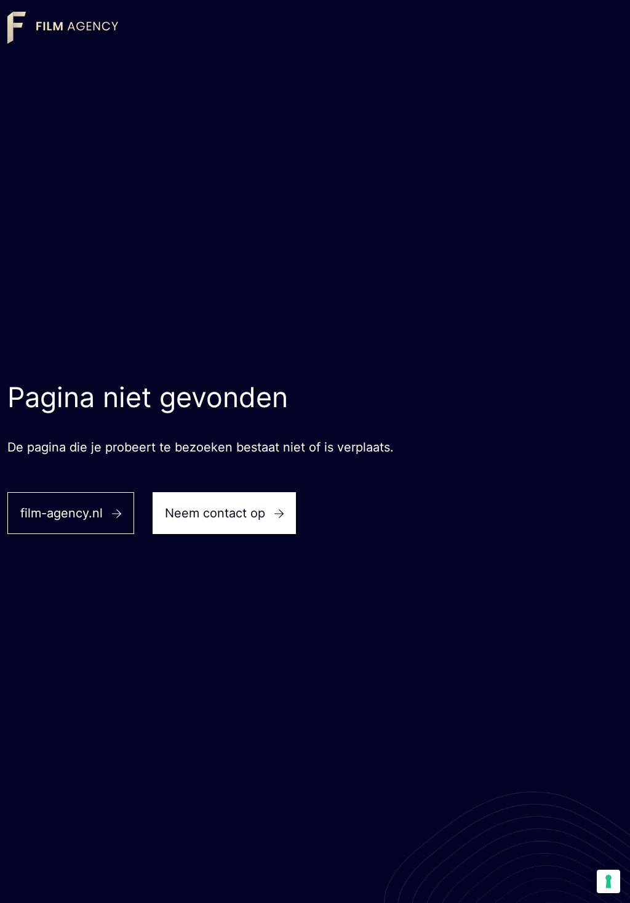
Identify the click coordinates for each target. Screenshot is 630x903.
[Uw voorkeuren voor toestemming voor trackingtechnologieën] (608, 881)
